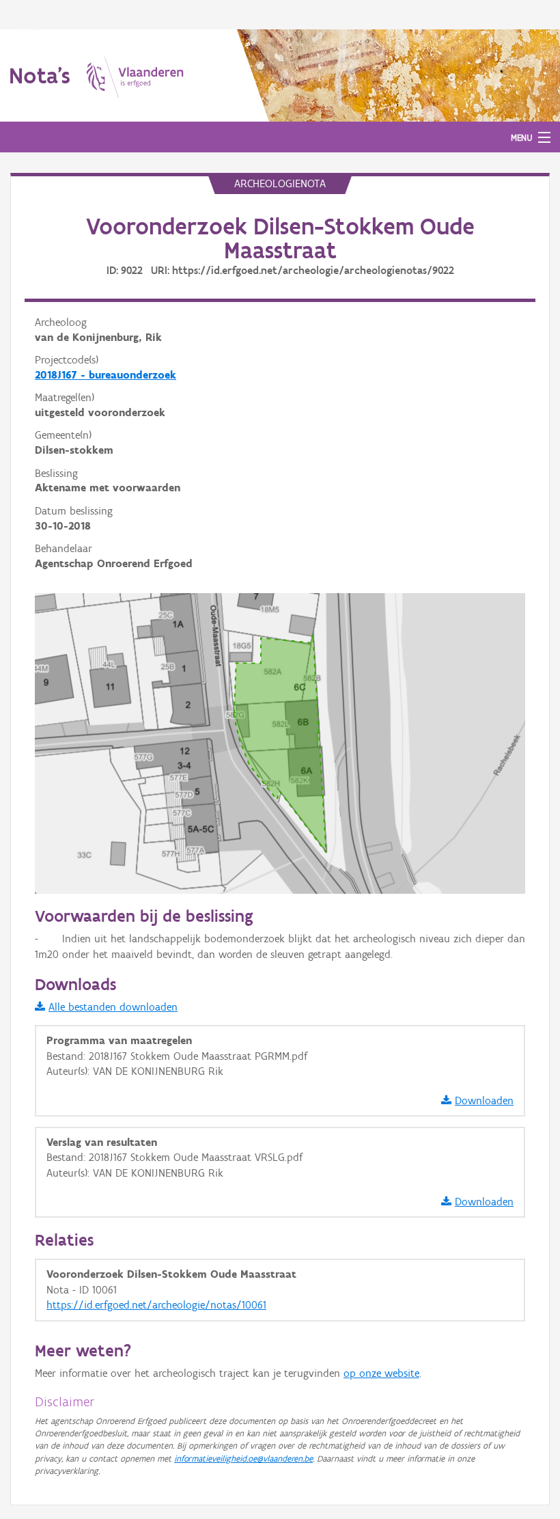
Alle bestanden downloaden (113, 1006)
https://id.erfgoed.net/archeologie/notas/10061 (156, 1304)
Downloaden (484, 1100)
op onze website (381, 1373)
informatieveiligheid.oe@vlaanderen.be (243, 1458)
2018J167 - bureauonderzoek (105, 374)
